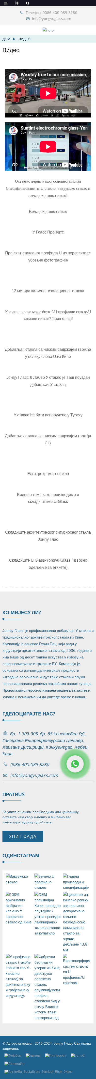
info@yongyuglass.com (51, 18)
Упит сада (23, 836)
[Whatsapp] (75, 764)
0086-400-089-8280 (29, 764)
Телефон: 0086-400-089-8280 (51, 12)
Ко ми (21, 612)
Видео (25, 39)
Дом (6, 39)
